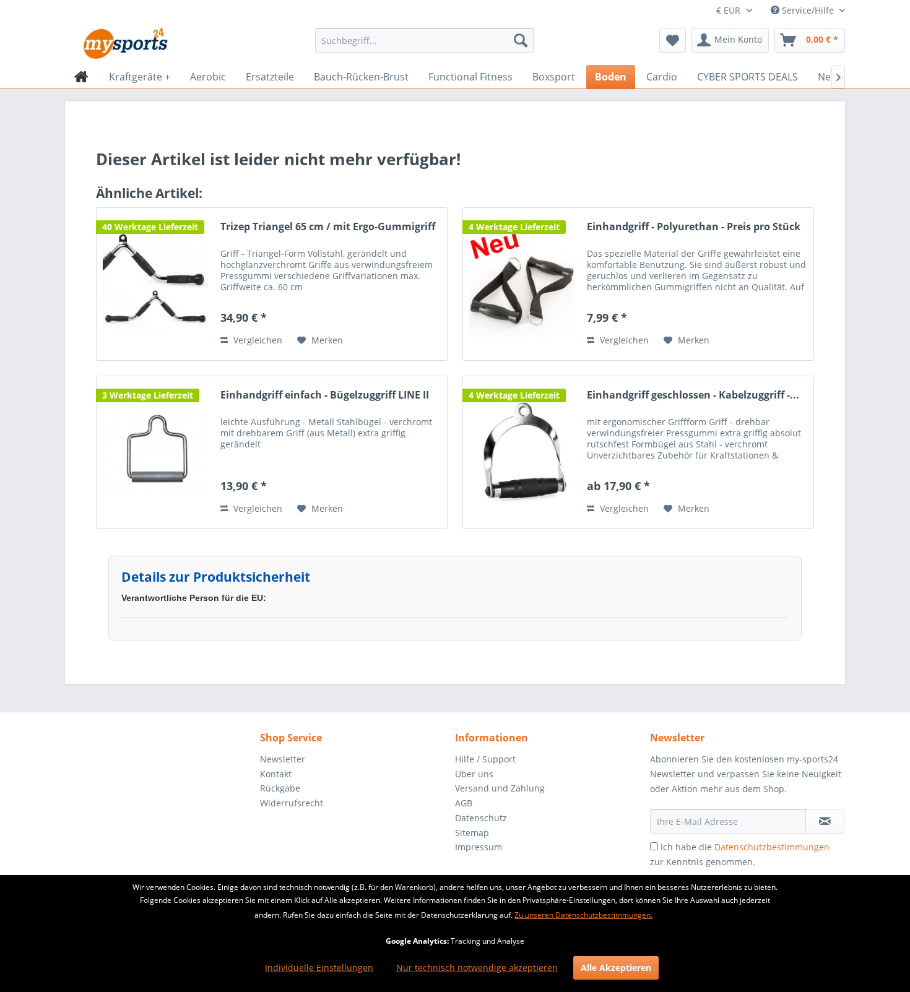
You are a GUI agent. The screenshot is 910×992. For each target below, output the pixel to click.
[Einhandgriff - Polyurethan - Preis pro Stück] (521, 284)
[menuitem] (424, 40)
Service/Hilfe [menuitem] (807, 10)
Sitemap (472, 833)
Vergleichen (256, 340)
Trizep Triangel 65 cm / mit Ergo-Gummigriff (327, 226)
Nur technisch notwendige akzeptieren (477, 967)
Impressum (478, 847)
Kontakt (276, 774)
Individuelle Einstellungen (319, 967)
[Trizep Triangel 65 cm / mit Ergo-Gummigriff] (155, 284)
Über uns (474, 774)
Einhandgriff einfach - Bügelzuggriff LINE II (324, 395)
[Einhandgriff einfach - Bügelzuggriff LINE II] (155, 452)
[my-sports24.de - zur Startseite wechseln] (124, 43)
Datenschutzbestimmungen (772, 847)
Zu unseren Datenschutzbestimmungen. (583, 915)
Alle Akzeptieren (616, 967)
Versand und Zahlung (500, 788)
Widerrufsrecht (291, 803)
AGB (463, 803)
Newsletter (282, 759)
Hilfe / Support (485, 759)
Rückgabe (280, 788)
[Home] (81, 76)
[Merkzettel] (672, 40)
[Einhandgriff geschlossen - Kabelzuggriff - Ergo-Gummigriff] (521, 452)
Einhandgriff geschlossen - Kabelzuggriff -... (693, 395)
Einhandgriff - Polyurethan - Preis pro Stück (693, 226)
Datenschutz (481, 818)
